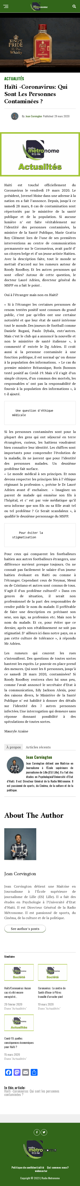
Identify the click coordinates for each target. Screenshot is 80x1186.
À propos (13, 747)
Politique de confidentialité (28, 1167)
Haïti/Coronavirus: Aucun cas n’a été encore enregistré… (17, 992)
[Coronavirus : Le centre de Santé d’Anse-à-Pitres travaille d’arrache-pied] (52, 972)
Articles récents (38, 747)
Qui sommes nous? (57, 1167)
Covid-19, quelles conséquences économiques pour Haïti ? (18, 1042)
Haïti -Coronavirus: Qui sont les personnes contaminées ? (31, 1092)
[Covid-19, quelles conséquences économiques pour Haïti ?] (19, 1022)
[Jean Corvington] (15, 772)
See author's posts (25, 928)
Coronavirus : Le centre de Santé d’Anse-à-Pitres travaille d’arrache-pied (51, 992)
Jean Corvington (34, 116)
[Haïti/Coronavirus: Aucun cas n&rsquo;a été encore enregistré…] (19, 972)
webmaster (41, 1171)
